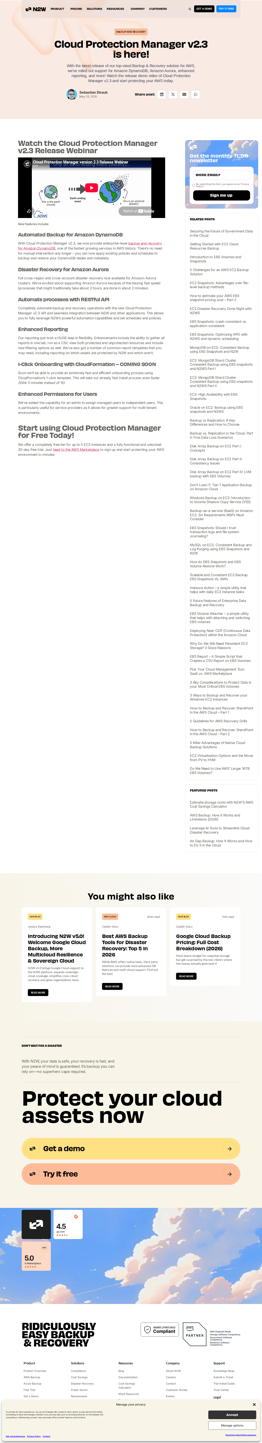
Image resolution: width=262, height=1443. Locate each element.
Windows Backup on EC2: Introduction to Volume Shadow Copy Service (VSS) (220, 500)
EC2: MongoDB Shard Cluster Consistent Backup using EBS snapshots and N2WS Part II (221, 381)
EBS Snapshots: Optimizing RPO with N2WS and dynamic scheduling (218, 336)
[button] (254, 1404)
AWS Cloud (110, 916)
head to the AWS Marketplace (76, 450)
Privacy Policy (34, 1436)
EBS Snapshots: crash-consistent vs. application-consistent (218, 324)
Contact (46, 1436)
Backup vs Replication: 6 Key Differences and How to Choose (214, 422)
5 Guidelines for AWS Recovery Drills (218, 721)
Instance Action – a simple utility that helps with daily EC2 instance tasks (218, 590)
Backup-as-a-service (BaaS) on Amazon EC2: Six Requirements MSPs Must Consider (221, 515)
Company (138, 9)
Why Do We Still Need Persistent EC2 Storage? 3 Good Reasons (219, 646)
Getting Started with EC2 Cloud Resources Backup (214, 246)
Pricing (76, 9)
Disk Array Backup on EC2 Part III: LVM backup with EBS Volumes (220, 474)
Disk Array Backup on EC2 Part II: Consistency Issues (216, 461)
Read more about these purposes (241, 1435)
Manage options (232, 1425)
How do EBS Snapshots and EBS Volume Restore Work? (215, 564)
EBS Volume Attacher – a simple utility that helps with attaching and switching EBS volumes (220, 618)
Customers (158, 9)
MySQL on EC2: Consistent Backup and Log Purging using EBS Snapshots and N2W (221, 549)
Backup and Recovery (131, 31)
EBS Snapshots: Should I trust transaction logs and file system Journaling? (214, 532)
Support (219, 1363)
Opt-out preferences (15, 1436)
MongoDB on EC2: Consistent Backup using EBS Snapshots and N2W (219, 349)
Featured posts (204, 790)
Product (57, 9)
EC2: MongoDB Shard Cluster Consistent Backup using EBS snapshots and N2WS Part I (221, 364)
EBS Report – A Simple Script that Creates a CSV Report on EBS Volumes (220, 658)
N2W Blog (35, 916)
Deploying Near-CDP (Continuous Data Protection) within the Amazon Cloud (220, 633)
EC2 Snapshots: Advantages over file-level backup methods (219, 285)
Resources (115, 9)
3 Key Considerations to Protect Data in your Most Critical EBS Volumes (220, 684)
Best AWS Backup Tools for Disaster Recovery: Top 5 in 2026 (125, 945)
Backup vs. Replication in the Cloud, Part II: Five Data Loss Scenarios (221, 435)
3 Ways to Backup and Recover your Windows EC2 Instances (218, 697)
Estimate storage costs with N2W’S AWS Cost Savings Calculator (221, 804)
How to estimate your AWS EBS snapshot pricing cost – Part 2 (214, 298)
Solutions (94, 9)
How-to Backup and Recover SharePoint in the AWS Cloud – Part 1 (221, 710)
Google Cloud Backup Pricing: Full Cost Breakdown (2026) (203, 942)
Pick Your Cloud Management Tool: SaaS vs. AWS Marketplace (217, 671)
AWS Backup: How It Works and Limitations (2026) (215, 817)
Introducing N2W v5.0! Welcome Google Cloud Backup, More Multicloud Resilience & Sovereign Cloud (57, 948)
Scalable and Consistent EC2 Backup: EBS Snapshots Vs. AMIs (219, 577)
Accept (232, 1415)
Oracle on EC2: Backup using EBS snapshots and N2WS (216, 409)
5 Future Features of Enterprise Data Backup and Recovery (218, 603)
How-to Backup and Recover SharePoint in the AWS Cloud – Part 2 (221, 732)
